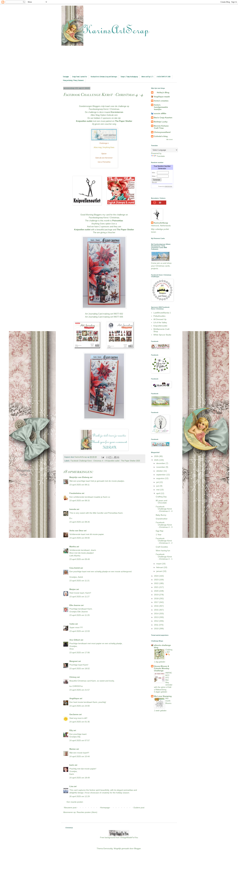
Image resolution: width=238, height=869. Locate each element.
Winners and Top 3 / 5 (147, 77)
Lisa (71, 786)
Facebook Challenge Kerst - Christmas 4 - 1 (164, 556)
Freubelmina (75, 493)
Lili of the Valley (160, 322)
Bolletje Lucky (160, 122)
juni (158, 486)
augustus (160, 478)
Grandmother (161, 519)
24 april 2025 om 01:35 (79, 722)
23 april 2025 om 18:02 (79, 668)
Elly (71, 730)
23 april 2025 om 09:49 (79, 559)
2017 (156, 602)
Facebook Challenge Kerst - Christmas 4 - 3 (164, 524)
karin (71, 765)
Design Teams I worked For (79, 77)
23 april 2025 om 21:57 (79, 690)
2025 (156, 460)
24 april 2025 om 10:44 (79, 756)
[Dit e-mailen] (107, 457)
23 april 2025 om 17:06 (79, 652)
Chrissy (73, 677)
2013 (156, 617)
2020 (156, 591)
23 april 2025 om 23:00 (79, 706)
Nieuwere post (70, 807)
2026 (156, 456)
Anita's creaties (161, 101)
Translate (161, 156)
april (158, 493)
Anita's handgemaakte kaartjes (161, 107)
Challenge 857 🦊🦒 (168, 652)
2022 (156, 583)
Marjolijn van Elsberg (79, 477)
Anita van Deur (76, 530)
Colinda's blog (161, 136)
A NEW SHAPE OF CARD (164, 77)
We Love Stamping (163, 696)
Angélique (74, 698)
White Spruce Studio (162, 335)
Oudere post (138, 807)
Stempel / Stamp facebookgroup (129, 77)
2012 (156, 621)
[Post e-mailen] (103, 457)
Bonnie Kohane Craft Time (161, 127)
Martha (72, 546)
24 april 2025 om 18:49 (79, 778)
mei (158, 490)
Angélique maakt (162, 96)
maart (159, 564)
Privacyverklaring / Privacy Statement (73, 80)
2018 (156, 598)
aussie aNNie (160, 113)
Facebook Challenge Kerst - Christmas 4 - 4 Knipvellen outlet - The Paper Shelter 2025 (105, 461)
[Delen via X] (112, 457)
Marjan (72, 589)
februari (160, 567)
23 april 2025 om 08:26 (79, 522)
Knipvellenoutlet (160, 326)
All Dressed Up (159, 319)
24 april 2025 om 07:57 (79, 740)
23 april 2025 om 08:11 (79, 485)
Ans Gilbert (75, 640)
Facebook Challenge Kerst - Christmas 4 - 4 (164, 508)
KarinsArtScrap (161, 223)
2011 (156, 625)
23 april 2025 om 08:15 (79, 500)
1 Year (158, 534)
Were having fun (163, 550)
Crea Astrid (74, 568)
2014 (156, 613)
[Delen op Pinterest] (118, 457)
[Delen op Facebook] (115, 457)
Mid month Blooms (168, 700)
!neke (72, 624)
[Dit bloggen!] (110, 457)
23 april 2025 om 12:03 (79, 631)
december (161, 463)
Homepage (105, 807)
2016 (156, 606)
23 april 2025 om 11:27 (79, 596)
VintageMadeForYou (129, 837)
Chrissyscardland (162, 132)
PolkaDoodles (159, 316)
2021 (156, 587)
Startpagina (66, 77)
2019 (156, 595)
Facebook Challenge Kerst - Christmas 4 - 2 (164, 540)
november (161, 467)
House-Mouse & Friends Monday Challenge (161, 668)
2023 (156, 580)
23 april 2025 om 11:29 (79, 615)
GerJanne (74, 714)
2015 (156, 610)
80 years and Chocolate (161, 501)
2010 (156, 628)
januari (159, 571)
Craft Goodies (162, 547)
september (161, 474)
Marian (72, 749)
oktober (159, 471)
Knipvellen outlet (84, 121)
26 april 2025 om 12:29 (79, 796)
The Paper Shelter (123, 121)
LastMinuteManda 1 (162, 313)
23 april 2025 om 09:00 (79, 538)
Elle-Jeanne (74, 605)
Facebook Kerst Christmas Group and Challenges (104, 77)
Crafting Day (161, 497)
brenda (72, 509)
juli (157, 482)
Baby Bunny (161, 515)
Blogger (137, 848)
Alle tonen (169, 139)
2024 (156, 576)
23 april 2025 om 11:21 (79, 580)
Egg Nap (159, 531)
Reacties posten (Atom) (87, 812)
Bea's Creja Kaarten (163, 117)
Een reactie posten (75, 802)
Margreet (73, 661)
